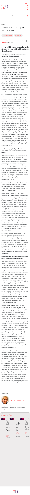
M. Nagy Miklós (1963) (6, 40)
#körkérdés (18, 35)
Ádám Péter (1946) (26, 433)
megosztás (6, 42)
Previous (2, 413)
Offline (14, 18)
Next (27, 413)
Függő (13, 11)
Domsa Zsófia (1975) (7, 435)
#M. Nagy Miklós (7, 35)
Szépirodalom (17, 8)
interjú (3, 24)
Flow (13, 15)
